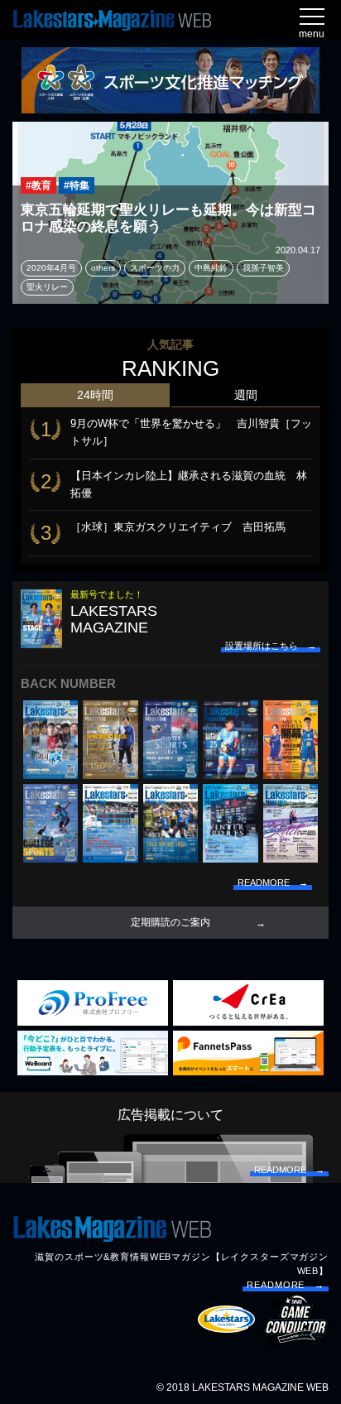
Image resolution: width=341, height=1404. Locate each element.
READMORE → (285, 1285)
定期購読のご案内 (170, 922)
